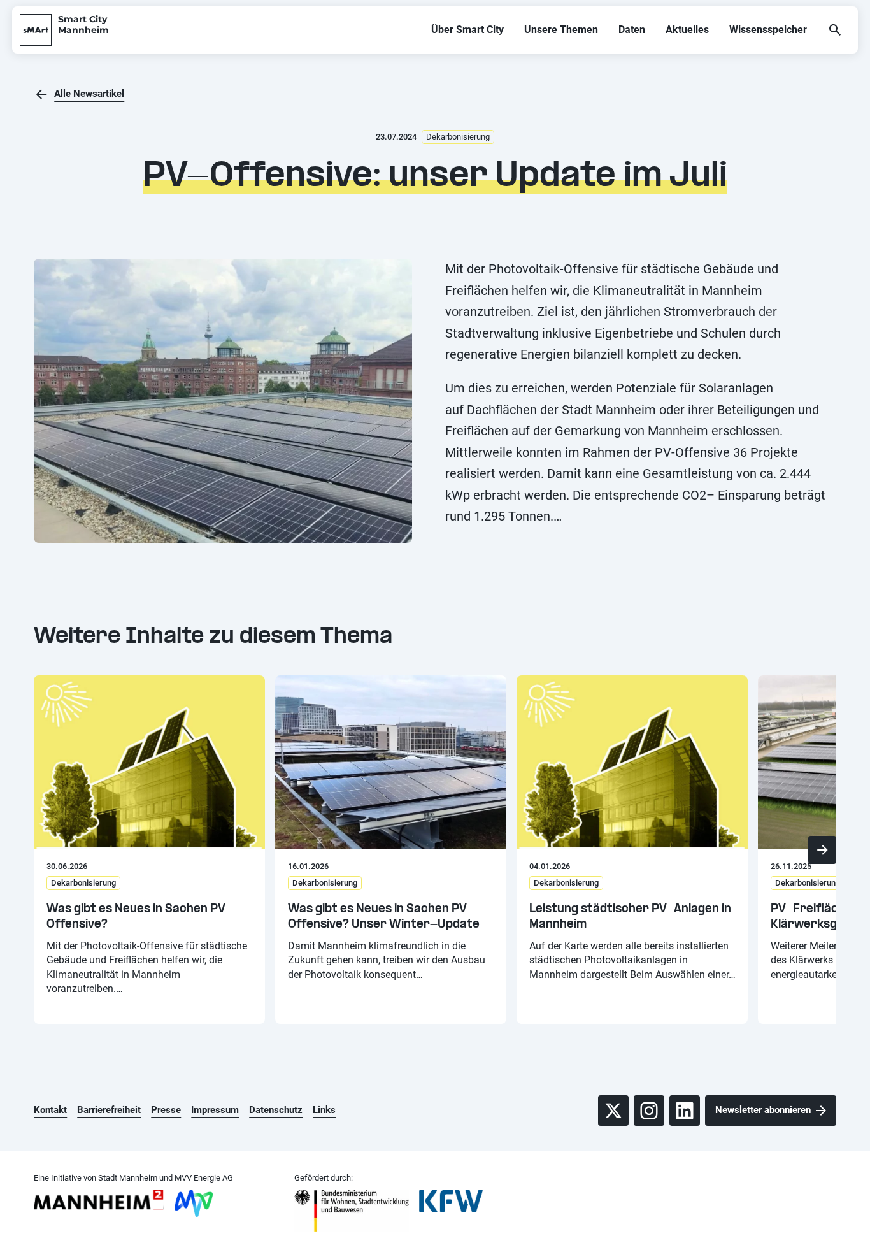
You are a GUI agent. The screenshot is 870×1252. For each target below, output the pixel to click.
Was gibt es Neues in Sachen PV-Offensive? (139, 917)
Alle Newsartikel (89, 93)
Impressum (215, 1110)
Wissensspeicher (768, 30)
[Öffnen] (835, 30)
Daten (631, 30)
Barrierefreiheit (109, 1110)
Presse (166, 1110)
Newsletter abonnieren (763, 1110)
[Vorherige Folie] (48, 850)
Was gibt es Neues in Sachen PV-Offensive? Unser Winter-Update (384, 917)
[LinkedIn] (684, 1110)
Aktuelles (687, 30)
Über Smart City (467, 30)
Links (324, 1110)
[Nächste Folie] (822, 850)
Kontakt (50, 1110)
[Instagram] (649, 1110)
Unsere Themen (561, 30)
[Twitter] (613, 1110)
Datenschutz (276, 1110)
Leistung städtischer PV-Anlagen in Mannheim (630, 917)
